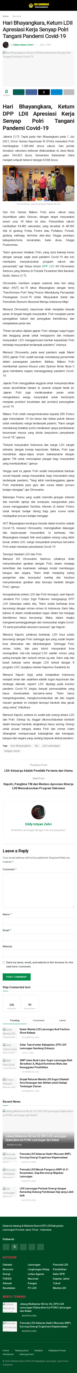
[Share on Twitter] (44, 92)
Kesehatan (9, 1288)
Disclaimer (8, 1354)
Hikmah (7, 1283)
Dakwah (7, 1264)
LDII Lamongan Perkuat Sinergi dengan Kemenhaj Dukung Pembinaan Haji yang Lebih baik (47, 1192)
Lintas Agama (36, 1274)
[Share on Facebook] (31, 92)
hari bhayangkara (21, 746)
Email (7, 930)
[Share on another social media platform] (68, 92)
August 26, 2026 (14, 1145)
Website (7, 946)
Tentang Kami (22, 1350)
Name (7, 914)
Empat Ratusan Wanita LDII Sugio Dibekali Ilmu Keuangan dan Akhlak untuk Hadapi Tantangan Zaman (44, 1083)
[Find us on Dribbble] (40, 1247)
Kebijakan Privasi (57, 1350)
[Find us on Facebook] (6, 1247)
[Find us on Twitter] (14, 1247)
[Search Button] (72, 5)
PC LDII (32, 1288)
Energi (6, 1274)
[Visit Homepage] (38, 5)
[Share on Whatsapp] (19, 92)
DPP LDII (48, 266)
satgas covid (12, 751)
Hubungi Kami (26, 1354)
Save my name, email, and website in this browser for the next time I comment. (39, 964)
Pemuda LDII (60, 1264)
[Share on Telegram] (56, 92)
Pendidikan (59, 1269)
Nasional (16, 16)
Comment (10, 869)
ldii (36, 746)
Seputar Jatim (61, 1278)
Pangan (32, 1283)
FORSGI (7, 1278)
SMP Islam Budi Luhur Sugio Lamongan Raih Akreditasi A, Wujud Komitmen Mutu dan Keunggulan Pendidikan (46, 1064)
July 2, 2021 (45, 44)
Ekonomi (8, 1269)
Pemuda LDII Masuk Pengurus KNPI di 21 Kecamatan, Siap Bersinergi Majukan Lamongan (44, 1173)
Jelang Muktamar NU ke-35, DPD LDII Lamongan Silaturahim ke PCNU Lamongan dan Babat (35, 1138)
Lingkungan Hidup (38, 1269)
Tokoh (57, 1283)
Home (6, 16)
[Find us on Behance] (31, 1247)
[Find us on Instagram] (23, 1247)
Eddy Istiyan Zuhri (23, 44)
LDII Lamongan (51, 746)
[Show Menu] (4, 5)
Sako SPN (59, 1274)
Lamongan (34, 1264)
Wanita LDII (59, 1288)
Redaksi (38, 1350)
